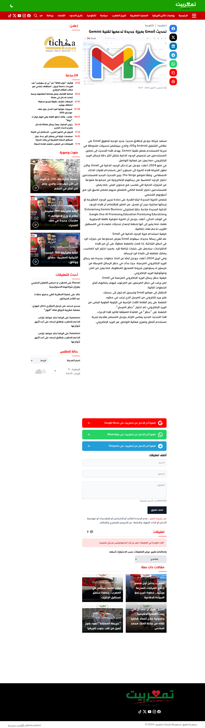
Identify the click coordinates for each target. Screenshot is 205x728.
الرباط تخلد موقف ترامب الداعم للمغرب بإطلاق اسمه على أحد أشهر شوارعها (57, 322)
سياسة (104, 15)
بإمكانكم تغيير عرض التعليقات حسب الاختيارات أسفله (138, 552)
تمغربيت (162, 25)
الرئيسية (183, 15)
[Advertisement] (124, 115)
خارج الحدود (76, 15)
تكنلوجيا (91, 15)
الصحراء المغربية (139, 15)
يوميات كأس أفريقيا (163, 15)
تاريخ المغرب (119, 15)
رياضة (50, 15)
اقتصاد (61, 15)
